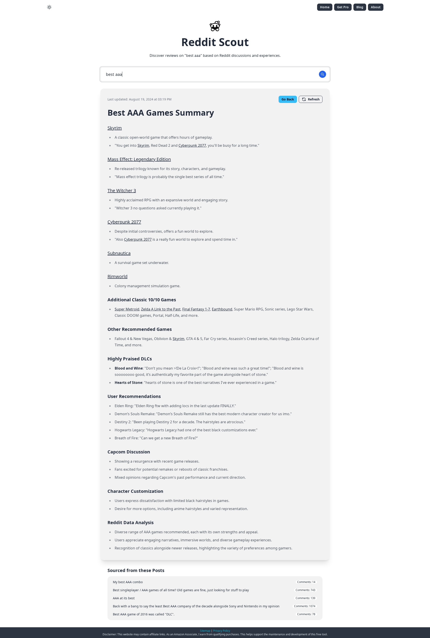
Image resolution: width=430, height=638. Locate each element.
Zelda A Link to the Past (161, 309)
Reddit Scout (215, 42)
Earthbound (222, 309)
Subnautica (119, 253)
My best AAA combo (214, 582)
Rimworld (117, 276)
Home (324, 7)
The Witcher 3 (122, 190)
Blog (359, 7)
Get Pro (343, 7)
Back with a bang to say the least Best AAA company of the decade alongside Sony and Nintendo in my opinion (214, 606)
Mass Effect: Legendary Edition (139, 159)
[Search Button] (322, 74)
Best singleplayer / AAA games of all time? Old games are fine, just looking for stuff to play (214, 590)
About (376, 7)
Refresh (314, 99)
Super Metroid (127, 309)
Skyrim (115, 128)
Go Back (288, 99)
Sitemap (205, 631)
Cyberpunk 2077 (192, 145)
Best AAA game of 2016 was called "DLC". (214, 614)
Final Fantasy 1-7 (196, 309)
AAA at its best (214, 598)
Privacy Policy (221, 631)
